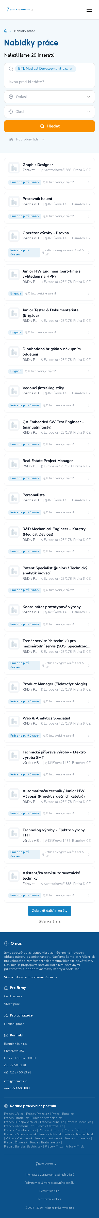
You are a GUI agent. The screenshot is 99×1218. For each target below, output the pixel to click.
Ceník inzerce (13, 996)
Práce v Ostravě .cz (50, 1126)
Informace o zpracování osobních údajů (49, 1175)
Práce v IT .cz (54, 1146)
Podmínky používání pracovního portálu (49, 1183)
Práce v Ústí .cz (74, 1130)
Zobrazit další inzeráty (49, 910)
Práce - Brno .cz (63, 1114)
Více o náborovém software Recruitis (30, 977)
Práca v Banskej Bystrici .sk (23, 1146)
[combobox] (49, 96)
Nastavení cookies (49, 1199)
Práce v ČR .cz (13, 1114)
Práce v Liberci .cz (79, 1122)
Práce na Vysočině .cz (46, 1118)
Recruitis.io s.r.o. (49, 1191)
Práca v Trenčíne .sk (48, 1138)
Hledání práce (14, 1024)
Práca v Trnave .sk (77, 1138)
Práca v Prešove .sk (19, 1138)
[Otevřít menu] (89, 9)
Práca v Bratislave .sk (45, 1142)
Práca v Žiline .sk (15, 1142)
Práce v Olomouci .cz (19, 1126)
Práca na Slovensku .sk (20, 1134)
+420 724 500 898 (16, 1088)
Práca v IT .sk (74, 1146)
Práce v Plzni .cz (50, 1130)
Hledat (53, 126)
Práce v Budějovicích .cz (20, 1122)
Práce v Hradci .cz (16, 1118)
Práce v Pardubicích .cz (20, 1130)
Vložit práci (12, 1004)
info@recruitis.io (15, 1081)
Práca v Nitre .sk (50, 1134)
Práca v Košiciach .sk (79, 1134)
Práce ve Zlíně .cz (52, 1122)
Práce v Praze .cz (37, 1114)
